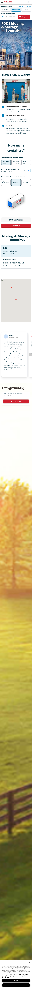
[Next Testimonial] (30, 354)
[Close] (29, 962)
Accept (16, 980)
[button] (16, 300)
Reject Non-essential (16, 985)
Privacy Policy (22, 976)
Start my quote (24, 17)
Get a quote (16, 226)
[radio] (5, 10)
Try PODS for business (24, 6)
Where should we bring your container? (13, 393)
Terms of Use (5, 977)
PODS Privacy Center (23, 974)
